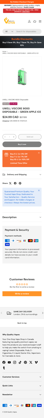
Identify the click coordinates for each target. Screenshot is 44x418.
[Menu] (40, 21)
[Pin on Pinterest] (20, 183)
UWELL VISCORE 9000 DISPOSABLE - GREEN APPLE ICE (20, 53)
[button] (34, 21)
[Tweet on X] (10, 183)
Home (4, 51)
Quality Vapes (12, 412)
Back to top (22, 323)
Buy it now (22, 144)
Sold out (30, 137)
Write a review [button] (22, 293)
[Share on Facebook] (15, 183)
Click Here (26, 11)
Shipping (5, 121)
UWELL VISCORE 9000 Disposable (15, 100)
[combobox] (22, 31)
